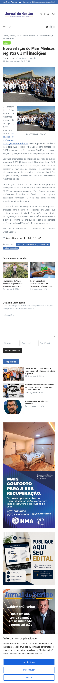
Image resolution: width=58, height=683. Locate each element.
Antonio (10, 58)
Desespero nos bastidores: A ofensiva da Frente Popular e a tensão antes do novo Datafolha (39, 387)
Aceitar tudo (29, 662)
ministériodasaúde (11, 248)
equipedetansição (30, 244)
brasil (19, 244)
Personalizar (29, 670)
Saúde (12, 35)
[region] (29, 658)
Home (5, 35)
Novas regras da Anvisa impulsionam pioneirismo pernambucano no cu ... (13, 283)
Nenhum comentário (28, 58)
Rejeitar (29, 677)
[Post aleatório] (47, 27)
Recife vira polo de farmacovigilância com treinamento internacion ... (41, 283)
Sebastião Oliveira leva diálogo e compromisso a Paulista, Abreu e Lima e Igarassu (40, 371)
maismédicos (44, 244)
